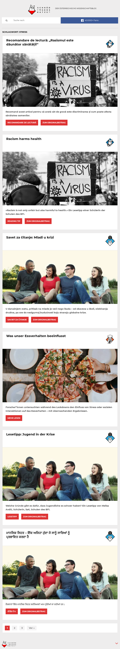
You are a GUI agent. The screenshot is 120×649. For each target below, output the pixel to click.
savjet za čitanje (17, 320)
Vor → (32, 628)
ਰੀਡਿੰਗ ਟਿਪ (12, 611)
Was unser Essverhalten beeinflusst (36, 336)
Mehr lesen (14, 418)
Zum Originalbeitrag (54, 122)
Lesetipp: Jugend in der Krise (30, 434)
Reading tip (14, 221)
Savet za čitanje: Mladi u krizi (30, 237)
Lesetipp (12, 516)
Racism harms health (23, 139)
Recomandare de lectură (22, 122)
